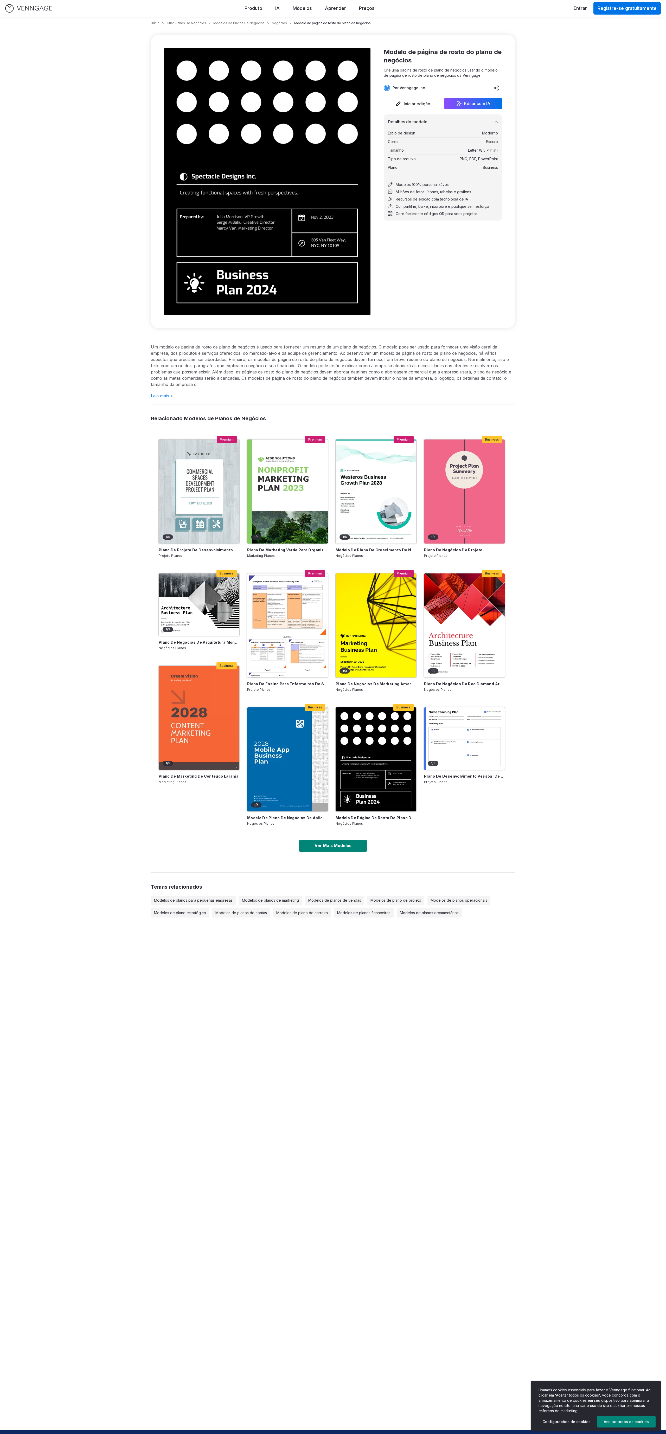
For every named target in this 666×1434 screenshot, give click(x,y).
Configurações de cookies (566, 1421)
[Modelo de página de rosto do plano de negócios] (376, 759)
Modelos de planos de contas (241, 912)
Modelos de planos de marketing (270, 900)
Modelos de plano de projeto (395, 900)
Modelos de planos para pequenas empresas (193, 900)
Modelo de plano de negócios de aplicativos (287, 818)
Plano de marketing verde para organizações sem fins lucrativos (287, 550)
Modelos (302, 8)
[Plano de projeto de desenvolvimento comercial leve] (199, 492)
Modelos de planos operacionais (459, 900)
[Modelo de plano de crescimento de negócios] (376, 492)
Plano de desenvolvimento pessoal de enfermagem (464, 776)
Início (155, 23)
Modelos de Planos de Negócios (239, 23)
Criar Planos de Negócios (186, 23)
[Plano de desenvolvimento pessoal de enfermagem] (464, 738)
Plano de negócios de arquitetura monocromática (199, 642)
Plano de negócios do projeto (453, 550)
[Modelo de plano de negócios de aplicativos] (287, 759)
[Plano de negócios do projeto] (464, 492)
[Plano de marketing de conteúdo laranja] (199, 718)
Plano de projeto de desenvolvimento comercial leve (199, 550)
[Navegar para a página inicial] (28, 8)
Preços (367, 8)
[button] (413, 103)
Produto (253, 8)
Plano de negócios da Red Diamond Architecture (464, 684)
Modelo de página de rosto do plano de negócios (376, 818)
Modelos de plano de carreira (302, 912)
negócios (279, 23)
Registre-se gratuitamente (627, 8)
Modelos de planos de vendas (334, 900)
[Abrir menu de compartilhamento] (496, 88)
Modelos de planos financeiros (363, 912)
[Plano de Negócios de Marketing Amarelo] (376, 625)
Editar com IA (477, 103)
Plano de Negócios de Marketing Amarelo (376, 684)
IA (277, 8)
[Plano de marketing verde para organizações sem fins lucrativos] (287, 492)
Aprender (335, 8)
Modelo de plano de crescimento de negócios (376, 550)
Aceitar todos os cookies (626, 1421)
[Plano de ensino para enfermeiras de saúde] (287, 625)
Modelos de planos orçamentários (429, 912)
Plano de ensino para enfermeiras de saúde (287, 684)
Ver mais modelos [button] (333, 845)
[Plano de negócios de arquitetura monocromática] (199, 604)
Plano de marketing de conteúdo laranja (199, 776)
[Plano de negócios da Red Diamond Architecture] (464, 625)
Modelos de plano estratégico (180, 912)
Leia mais (162, 395)
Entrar (580, 8)
